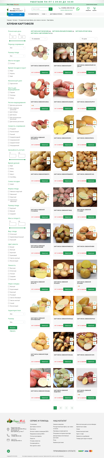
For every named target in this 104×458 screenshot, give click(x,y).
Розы (54, 440)
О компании (33, 424)
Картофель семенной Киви (85, 246)
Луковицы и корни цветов (60, 431)
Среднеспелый (14, 143)
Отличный (13, 234)
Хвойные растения (58, 442)
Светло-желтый (15, 258)
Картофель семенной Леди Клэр (39, 355)
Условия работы (33, 14)
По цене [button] (84, 39)
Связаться (45, 72)
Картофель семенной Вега (85, 138)
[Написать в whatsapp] (77, 10)
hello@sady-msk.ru (16, 440)
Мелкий (12, 211)
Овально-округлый (16, 191)
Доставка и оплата (56, 14)
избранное (88, 10)
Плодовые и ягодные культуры (62, 433)
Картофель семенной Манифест (84, 391)
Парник (12, 92)
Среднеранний (15, 140)
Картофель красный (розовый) (62, 31)
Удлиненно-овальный (13, 200)
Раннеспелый (14, 131)
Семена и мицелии (58, 424)
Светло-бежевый (15, 297)
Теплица (12, 95)
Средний (13, 214)
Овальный (13, 194)
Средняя (12, 276)
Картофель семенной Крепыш (63, 318)
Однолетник (14, 83)
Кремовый (13, 255)
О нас (43, 14)
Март (11, 71)
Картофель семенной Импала (63, 246)
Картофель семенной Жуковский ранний (38, 246)
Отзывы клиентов (35, 441)
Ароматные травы (81, 426)
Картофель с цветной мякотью (41, 33)
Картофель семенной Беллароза (38, 138)
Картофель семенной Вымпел (63, 174)
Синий (12, 303)
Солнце (12, 63)
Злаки (78, 429)
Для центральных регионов (15, 118)
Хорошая (13, 279)
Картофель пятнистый (83, 31)
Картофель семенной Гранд (63, 210)
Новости (32, 438)
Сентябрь (13, 177)
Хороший (13, 240)
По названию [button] (36, 39)
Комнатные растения (82, 431)
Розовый (13, 295)
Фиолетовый (14, 261)
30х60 (12, 184)
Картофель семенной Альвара (63, 102)
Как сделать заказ (35, 445)
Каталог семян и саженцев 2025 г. (39, 431)
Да (20, 14)
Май (11, 76)
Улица (12, 98)
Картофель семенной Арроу (86, 102)
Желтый (12, 250)
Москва (16, 4)
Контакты (68, 14)
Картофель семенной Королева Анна (38, 319)
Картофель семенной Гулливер (84, 210)
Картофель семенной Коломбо (84, 282)
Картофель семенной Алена (40, 102)
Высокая (12, 268)
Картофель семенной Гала (85, 174)
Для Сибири (14, 112)
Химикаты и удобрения (82, 436)
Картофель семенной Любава (40, 391)
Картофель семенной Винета (40, 174)
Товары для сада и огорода (84, 438)
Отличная (13, 271)
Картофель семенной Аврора (40, 65)
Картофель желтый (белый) (40, 31)
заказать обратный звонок (66, 10)
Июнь (12, 168)
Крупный (13, 208)
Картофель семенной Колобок (61, 282)
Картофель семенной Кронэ (86, 318)
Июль (12, 171)
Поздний (13, 129)
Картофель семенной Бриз (62, 138)
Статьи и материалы (36, 436)
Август (12, 174)
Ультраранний (14, 145)
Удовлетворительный (17, 237)
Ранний (12, 134)
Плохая (12, 274)
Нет (12, 14)
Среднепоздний (15, 137)
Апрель (12, 73)
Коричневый (14, 289)
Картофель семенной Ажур (62, 65)
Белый (12, 247)
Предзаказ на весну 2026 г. (37, 433)
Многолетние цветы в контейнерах (86, 424)
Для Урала (13, 115)
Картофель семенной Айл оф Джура (86, 65)
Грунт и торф (79, 433)
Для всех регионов (16, 105)
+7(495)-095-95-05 (67, 8)
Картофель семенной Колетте (38, 282)
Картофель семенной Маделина (61, 391)
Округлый (13, 197)
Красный (13, 252)
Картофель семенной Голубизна (38, 210)
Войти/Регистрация (92, 4)
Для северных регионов (14, 108)
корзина (94, 10)
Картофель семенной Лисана (63, 355)
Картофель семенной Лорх (85, 355)
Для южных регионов (17, 121)
